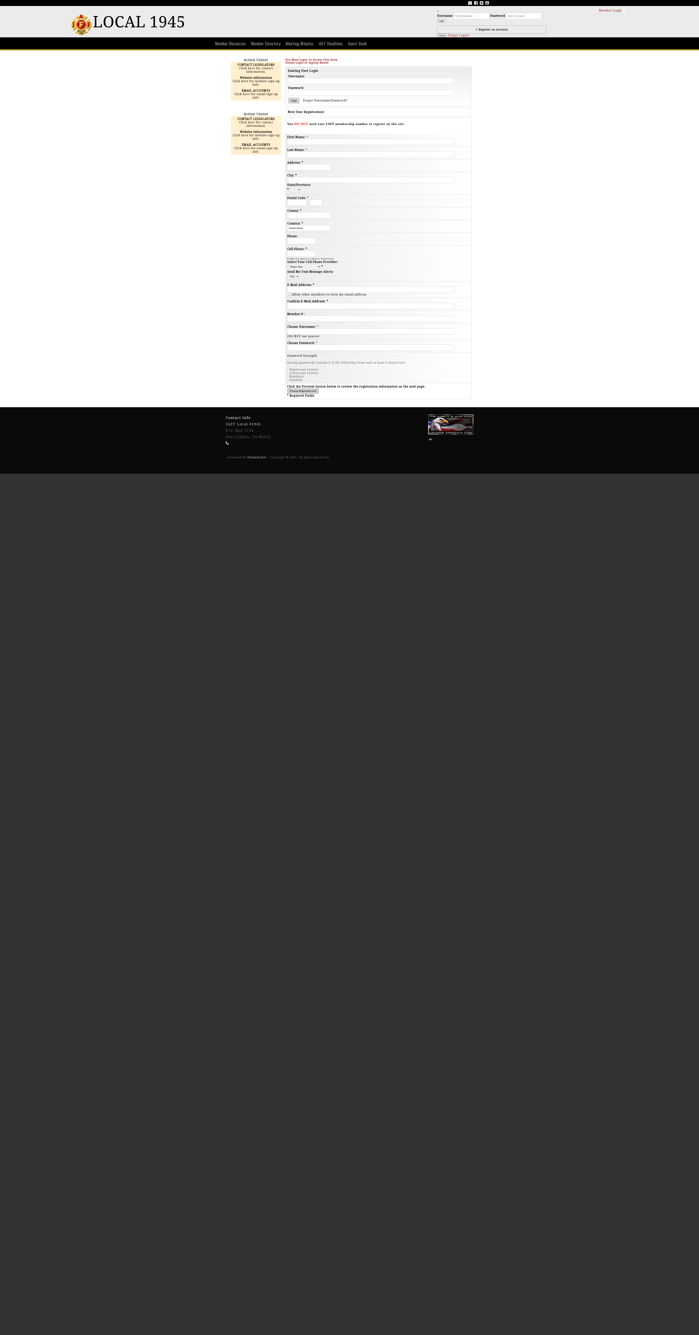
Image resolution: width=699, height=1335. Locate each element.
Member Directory (266, 43)
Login (441, 20)
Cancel (442, 35)
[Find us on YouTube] (487, 3)
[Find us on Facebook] (476, 3)
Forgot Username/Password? (325, 100)
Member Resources (230, 43)
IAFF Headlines (331, 43)
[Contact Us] (470, 3)
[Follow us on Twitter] (482, 3)
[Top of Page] (430, 439)
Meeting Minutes (299, 43)
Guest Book (357, 43)
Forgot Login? (458, 35)
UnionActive (256, 457)
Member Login (611, 10)
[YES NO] (293, 276)
